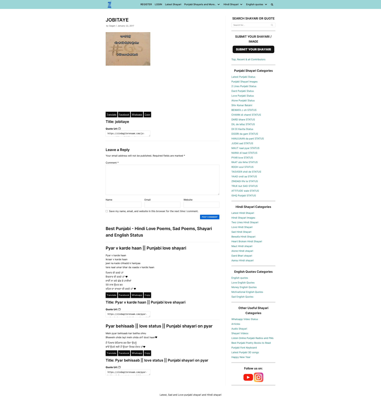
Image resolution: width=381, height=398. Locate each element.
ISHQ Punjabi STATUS (243, 195)
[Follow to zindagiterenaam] (258, 381)
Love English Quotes (242, 282)
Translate (111, 114)
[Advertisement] (162, 89)
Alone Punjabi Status (243, 100)
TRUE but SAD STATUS (244, 185)
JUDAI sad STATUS (242, 143)
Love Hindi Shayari (242, 227)
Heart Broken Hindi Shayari (246, 241)
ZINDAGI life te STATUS (244, 181)
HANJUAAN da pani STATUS (247, 138)
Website (188, 199)
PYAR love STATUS (242, 157)
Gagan (112, 26)
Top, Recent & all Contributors (248, 59)
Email (148, 199)
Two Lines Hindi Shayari (244, 222)
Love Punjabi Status (242, 95)
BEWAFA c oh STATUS (243, 109)
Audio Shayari (239, 328)
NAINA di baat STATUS (244, 152)
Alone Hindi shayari (242, 250)
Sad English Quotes (242, 296)
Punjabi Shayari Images (244, 81)
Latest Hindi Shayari (242, 212)
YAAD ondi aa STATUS (244, 176)
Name (109, 199)
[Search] (272, 25)
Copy (147, 114)
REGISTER (146, 4)
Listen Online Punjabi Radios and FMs (252, 338)
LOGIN (158, 4)
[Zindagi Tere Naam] (110, 4)
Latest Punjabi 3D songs (245, 352)
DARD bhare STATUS (243, 119)
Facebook (124, 114)
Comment (112, 162)
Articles (235, 323)
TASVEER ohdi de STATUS (246, 171)
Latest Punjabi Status (243, 76)
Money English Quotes (244, 287)
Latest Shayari (173, 4)
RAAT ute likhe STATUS (244, 162)
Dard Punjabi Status (242, 90)
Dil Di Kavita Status (242, 129)
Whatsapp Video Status (244, 319)
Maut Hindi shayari (241, 246)
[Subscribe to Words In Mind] (248, 381)
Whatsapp (137, 114)
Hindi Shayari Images (243, 217)
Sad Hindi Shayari (241, 231)
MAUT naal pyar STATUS (245, 148)
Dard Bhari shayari (241, 255)
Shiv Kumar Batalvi (241, 105)
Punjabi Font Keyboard (244, 347)
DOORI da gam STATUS (244, 133)
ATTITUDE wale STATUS (245, 190)
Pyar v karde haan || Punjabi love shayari (146, 248)
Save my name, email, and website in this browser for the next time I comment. (153, 211)
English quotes (239, 277)
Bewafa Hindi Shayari (243, 236)
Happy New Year (240, 357)
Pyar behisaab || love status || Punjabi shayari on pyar (159, 326)
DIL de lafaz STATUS (243, 124)
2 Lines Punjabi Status (243, 86)
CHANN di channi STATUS (246, 114)
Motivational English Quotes (247, 291)
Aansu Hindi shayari (242, 260)
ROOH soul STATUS (242, 166)
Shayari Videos (239, 333)
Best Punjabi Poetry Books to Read (251, 342)
